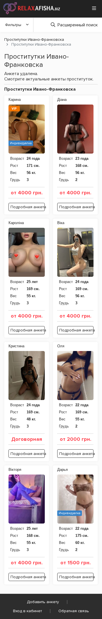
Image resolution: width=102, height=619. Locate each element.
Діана (62, 99)
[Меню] (94, 8)
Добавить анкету (43, 601)
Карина (14, 99)
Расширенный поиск (78, 25)
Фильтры (13, 24)
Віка (60, 223)
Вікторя (14, 469)
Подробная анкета (27, 207)
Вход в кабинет (27, 611)
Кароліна (16, 223)
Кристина (16, 346)
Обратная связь (73, 611)
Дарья (62, 469)
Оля (60, 346)
